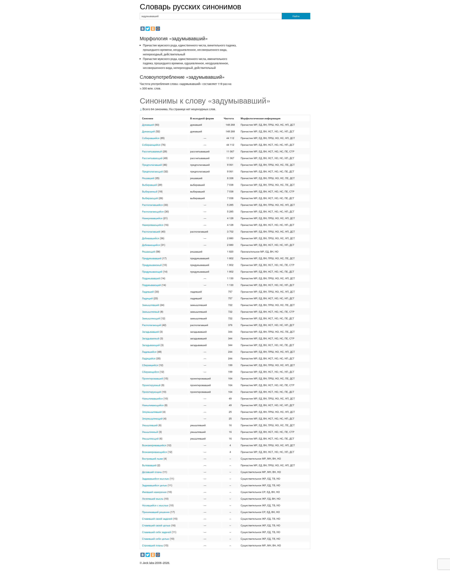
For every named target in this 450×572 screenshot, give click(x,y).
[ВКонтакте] (142, 29)
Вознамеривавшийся (154, 445)
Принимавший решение (156, 512)
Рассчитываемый (152, 151)
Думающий (148, 131)
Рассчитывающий (152, 158)
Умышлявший (150, 425)
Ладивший (148, 291)
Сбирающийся (150, 371)
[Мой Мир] (158, 29)
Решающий (148, 251)
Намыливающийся (153, 405)
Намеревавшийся (152, 218)
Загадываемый (150, 338)
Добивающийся (151, 245)
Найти (296, 16)
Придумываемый (152, 265)
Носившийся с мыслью (155, 505)
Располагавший (151, 231)
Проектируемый (151, 385)
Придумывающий (152, 271)
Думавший (148, 124)
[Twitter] (148, 29)
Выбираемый (149, 191)
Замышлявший (150, 305)
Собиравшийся (150, 138)
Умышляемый (150, 432)
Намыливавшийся (152, 398)
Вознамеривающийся (154, 452)
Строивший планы (152, 545)
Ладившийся (149, 351)
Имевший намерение (154, 492)
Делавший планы (152, 472)
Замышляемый (150, 311)
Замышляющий (151, 318)
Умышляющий (150, 438)
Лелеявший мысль (152, 498)
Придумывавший (151, 258)
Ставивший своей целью (156, 525)
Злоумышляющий (152, 418)
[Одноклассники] (153, 29)
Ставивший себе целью (155, 538)
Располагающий (151, 325)
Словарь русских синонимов (190, 5)
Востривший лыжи (152, 458)
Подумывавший (151, 278)
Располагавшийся (152, 204)
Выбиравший (149, 184)
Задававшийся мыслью (155, 478)
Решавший (148, 178)
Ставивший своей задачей (157, 518)
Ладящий (147, 298)
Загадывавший (150, 331)
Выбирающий (150, 198)
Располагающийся (153, 211)
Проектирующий (151, 391)
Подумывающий (151, 285)
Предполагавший (152, 164)
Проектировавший (152, 378)
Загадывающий (151, 345)
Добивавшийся (150, 238)
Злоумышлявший (152, 411)
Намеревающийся (152, 225)
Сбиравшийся (150, 365)
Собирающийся (151, 144)
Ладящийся (148, 358)
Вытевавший (149, 465)
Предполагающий (152, 171)
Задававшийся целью (154, 485)
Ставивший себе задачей (156, 532)
